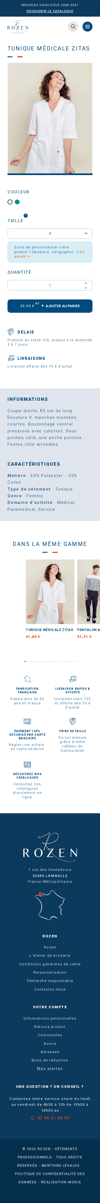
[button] (25, 661)
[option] (50, 119)
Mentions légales (61, 1166)
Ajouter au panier (50, 305)
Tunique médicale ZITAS (49, 630)
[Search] (73, 27)
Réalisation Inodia (61, 1182)
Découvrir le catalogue (50, 11)
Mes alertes (50, 1069)
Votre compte (50, 1007)
